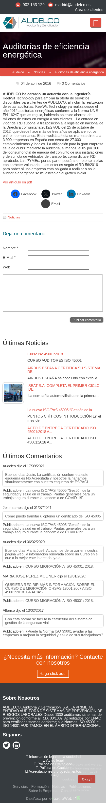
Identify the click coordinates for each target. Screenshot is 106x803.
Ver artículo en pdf (17, 182)
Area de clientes (89, 10)
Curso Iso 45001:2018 (46, 354)
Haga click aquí (53, 673)
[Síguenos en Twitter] (6, 745)
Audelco (18, 72)
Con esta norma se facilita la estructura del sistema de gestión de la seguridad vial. (48, 621)
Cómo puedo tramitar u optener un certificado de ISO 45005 (53, 516)
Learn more (80, 790)
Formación (40, 786)
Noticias (39, 72)
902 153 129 (34, 5)
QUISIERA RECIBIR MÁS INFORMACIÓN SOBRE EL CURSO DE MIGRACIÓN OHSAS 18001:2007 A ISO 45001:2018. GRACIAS (50, 588)
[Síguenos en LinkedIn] (16, 745)
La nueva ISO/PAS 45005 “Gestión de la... (61, 410)
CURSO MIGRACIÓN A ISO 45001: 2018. (59, 566)
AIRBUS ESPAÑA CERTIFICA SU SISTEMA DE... (63, 370)
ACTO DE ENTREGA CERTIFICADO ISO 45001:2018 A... (61, 430)
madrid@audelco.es (72, 5)
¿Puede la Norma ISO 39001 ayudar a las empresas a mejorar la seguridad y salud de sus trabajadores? (53, 633)
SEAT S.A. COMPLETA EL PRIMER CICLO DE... (64, 387)
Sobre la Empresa (42, 791)
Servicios (20, 786)
